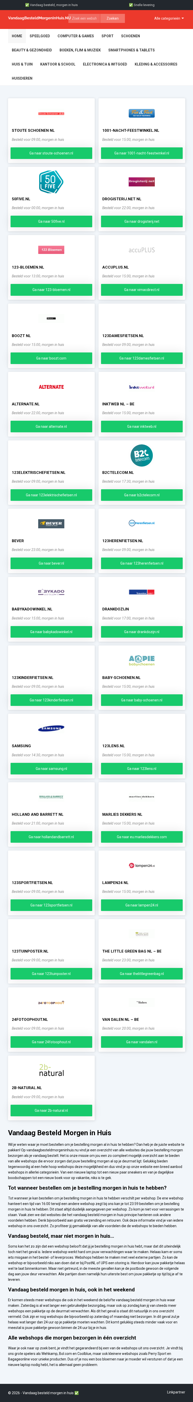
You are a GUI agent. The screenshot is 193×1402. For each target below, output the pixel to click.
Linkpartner (176, 1392)
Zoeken (113, 18)
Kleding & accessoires (156, 64)
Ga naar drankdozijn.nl (141, 632)
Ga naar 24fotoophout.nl (51, 1042)
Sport (108, 36)
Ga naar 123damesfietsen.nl (141, 358)
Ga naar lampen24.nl (141, 905)
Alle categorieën (167, 18)
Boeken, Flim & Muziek (80, 50)
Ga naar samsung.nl (51, 769)
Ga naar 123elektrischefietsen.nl (51, 495)
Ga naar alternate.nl (51, 427)
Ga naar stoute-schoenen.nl (51, 153)
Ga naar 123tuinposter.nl (51, 974)
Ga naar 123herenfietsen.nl (141, 563)
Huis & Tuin (22, 64)
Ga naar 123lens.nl (141, 769)
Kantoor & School (57, 64)
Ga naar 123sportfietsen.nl (51, 905)
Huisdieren (22, 78)
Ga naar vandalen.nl (141, 1042)
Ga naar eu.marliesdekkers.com (142, 837)
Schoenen (130, 36)
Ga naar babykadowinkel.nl (51, 632)
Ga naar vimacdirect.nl (141, 290)
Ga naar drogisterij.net (141, 221)
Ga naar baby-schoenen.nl (141, 700)
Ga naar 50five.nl (51, 221)
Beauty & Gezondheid (32, 50)
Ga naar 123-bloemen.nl (51, 290)
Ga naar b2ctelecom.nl (142, 495)
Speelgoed (40, 36)
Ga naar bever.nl (51, 563)
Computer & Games (76, 36)
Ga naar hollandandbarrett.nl (51, 837)
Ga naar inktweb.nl (141, 427)
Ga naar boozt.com (51, 358)
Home (17, 36)
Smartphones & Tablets (131, 50)
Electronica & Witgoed (105, 64)
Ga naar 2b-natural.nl (51, 1110)
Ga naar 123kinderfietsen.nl (51, 700)
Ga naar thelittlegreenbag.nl (142, 974)
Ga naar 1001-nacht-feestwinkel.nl (141, 153)
